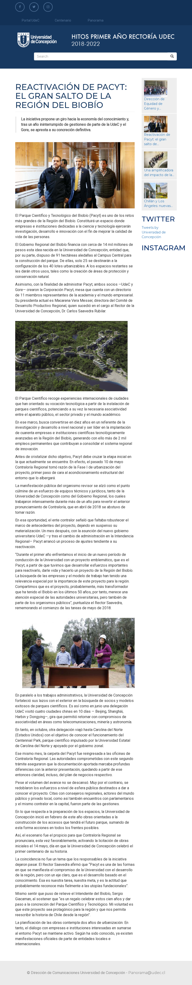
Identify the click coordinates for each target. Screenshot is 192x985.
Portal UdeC (30, 20)
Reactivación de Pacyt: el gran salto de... (157, 139)
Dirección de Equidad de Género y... (154, 104)
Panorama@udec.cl (146, 972)
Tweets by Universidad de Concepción (154, 232)
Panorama (95, 20)
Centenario (63, 20)
